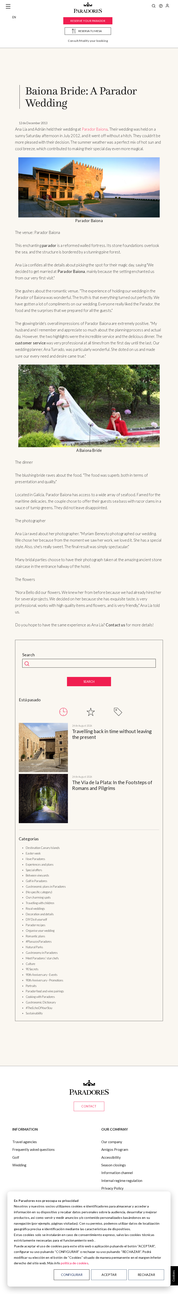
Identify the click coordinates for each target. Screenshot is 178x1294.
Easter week (33, 853)
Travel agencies (24, 1142)
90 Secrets (32, 969)
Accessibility (111, 1157)
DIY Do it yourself (36, 919)
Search (28, 655)
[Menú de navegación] (8, 6)
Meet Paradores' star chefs (42, 958)
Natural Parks (34, 947)
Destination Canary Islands (43, 848)
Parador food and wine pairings (45, 991)
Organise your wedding (40, 930)
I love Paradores (35, 859)
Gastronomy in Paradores (42, 952)
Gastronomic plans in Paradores (46, 886)
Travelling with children (40, 903)
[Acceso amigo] (167, 6)
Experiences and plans (40, 864)
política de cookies (74, 1263)
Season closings (113, 1165)
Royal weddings (35, 908)
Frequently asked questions (33, 1149)
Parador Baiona (95, 129)
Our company (111, 1142)
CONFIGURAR (72, 1275)
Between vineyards (37, 875)
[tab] (63, 712)
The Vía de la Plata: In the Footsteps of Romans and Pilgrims (112, 785)
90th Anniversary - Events (41, 975)
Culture (30, 964)
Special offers (34, 870)
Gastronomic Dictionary (41, 1002)
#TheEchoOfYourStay (39, 1008)
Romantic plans (35, 936)
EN (14, 17)
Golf (15, 1157)
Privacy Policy (112, 1188)
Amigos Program (114, 1149)
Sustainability (34, 1013)
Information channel (117, 1173)
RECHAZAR (146, 1275)
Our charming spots (38, 897)
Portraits (31, 986)
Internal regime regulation (121, 1180)
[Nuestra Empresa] (161, 6)
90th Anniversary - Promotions (44, 980)
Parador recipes (35, 925)
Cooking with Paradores (40, 997)
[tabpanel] (89, 774)
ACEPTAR (109, 1275)
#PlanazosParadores (39, 941)
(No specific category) (39, 892)
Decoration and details (40, 914)
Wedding (19, 1165)
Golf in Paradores (36, 881)
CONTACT (88, 1106)
